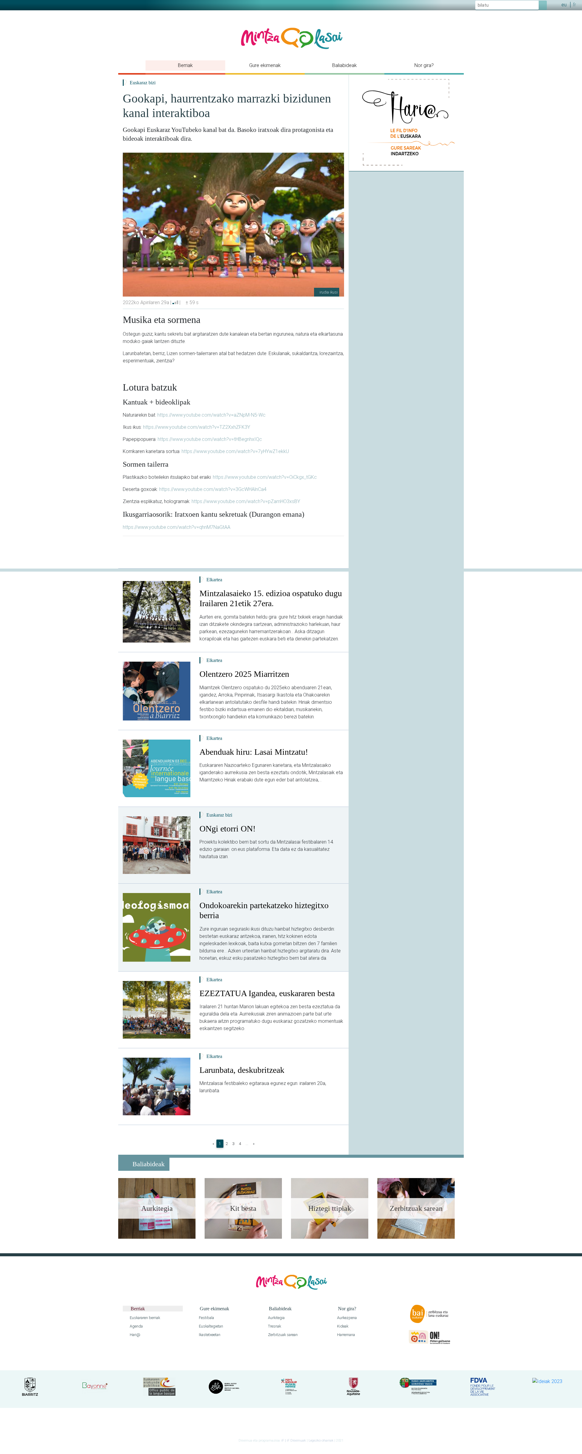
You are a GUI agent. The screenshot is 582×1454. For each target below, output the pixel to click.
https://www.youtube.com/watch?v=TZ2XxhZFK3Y (196, 427)
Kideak (342, 1326)
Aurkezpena (346, 1317)
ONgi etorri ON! (227, 828)
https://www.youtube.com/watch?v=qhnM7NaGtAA (176, 527)
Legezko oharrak (321, 1440)
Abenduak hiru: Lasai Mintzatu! (253, 752)
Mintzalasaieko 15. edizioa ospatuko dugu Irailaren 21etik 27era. (270, 598)
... (247, 1143)
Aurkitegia (276, 1317)
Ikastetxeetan (209, 1334)
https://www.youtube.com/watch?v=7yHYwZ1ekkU (235, 451)
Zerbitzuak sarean (282, 1334)
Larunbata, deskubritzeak (241, 1070)
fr (574, 5)
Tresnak (274, 1326)
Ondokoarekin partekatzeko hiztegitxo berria (264, 910)
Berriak (185, 65)
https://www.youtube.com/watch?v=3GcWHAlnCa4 (212, 489)
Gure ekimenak (265, 65)
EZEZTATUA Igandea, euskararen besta (267, 993)
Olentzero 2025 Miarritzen (244, 674)
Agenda (136, 1326)
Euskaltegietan (210, 1326)
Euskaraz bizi (143, 82)
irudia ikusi (328, 292)
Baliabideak (344, 65)
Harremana (345, 1334)
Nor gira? (424, 65)
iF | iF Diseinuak (294, 1440)
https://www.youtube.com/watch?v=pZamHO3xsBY (246, 501)
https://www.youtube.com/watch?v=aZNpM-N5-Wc (211, 415)
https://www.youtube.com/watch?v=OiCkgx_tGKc (265, 477)
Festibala (206, 1317)
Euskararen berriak (144, 1317)
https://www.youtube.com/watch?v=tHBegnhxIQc (210, 439)
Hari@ (134, 1334)
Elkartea (214, 579)
